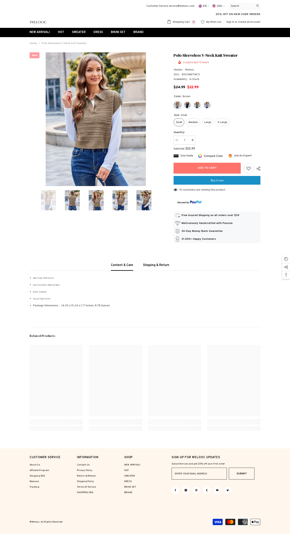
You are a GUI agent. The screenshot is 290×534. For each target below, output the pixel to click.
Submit (242, 473)
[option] (96, 119)
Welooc (189, 69)
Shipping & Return (156, 265)
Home (33, 43)
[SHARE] (257, 168)
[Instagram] (186, 490)
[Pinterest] (196, 490)
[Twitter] (227, 490)
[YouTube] (217, 490)
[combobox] (241, 6)
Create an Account (249, 22)
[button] (31, 200)
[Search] (244, 6)
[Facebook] (175, 490)
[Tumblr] (206, 490)
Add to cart (207, 168)
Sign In (230, 22)
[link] (56, 422)
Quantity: (179, 132)
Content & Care (122, 265)
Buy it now (217, 180)
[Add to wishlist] (249, 168)
